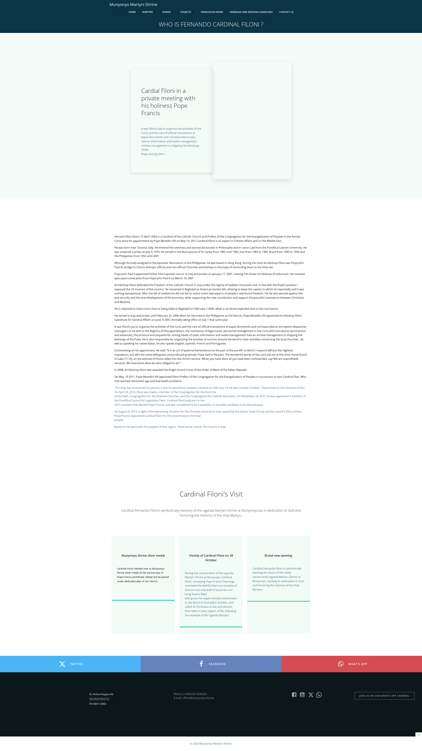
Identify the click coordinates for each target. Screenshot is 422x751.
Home (132, 12)
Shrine (166, 12)
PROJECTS (185, 12)
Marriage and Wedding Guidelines (251, 12)
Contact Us (286, 12)
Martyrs (147, 12)
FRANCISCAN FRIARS (212, 12)
